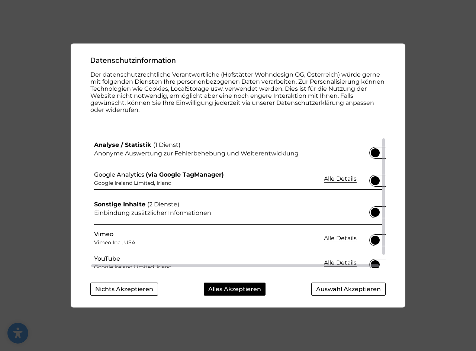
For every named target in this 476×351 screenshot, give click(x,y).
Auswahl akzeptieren (348, 289)
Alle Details (340, 178)
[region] (238, 203)
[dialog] (238, 175)
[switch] (375, 150)
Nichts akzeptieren (124, 289)
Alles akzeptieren (234, 289)
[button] (375, 152)
